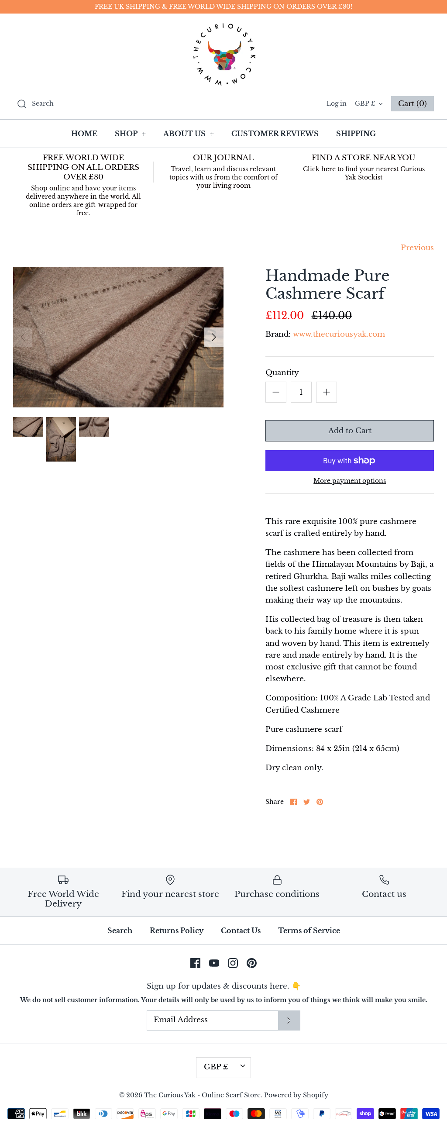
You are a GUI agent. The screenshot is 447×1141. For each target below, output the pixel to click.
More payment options (349, 481)
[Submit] (289, 1020)
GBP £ (365, 103)
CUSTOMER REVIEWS (275, 133)
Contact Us (241, 930)
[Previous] (22, 337)
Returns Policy (176, 930)
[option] (118, 337)
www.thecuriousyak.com (339, 334)
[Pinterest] (252, 963)
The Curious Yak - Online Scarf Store (202, 1095)
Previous (417, 247)
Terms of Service (309, 930)
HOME (84, 133)
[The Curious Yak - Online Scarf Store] (223, 54)
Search (119, 930)
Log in (337, 103)
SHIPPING (356, 133)
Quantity (282, 372)
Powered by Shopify (296, 1095)
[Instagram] (233, 963)
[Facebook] (195, 963)
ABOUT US (188, 133)
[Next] (214, 337)
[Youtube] (214, 963)
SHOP (130, 133)
